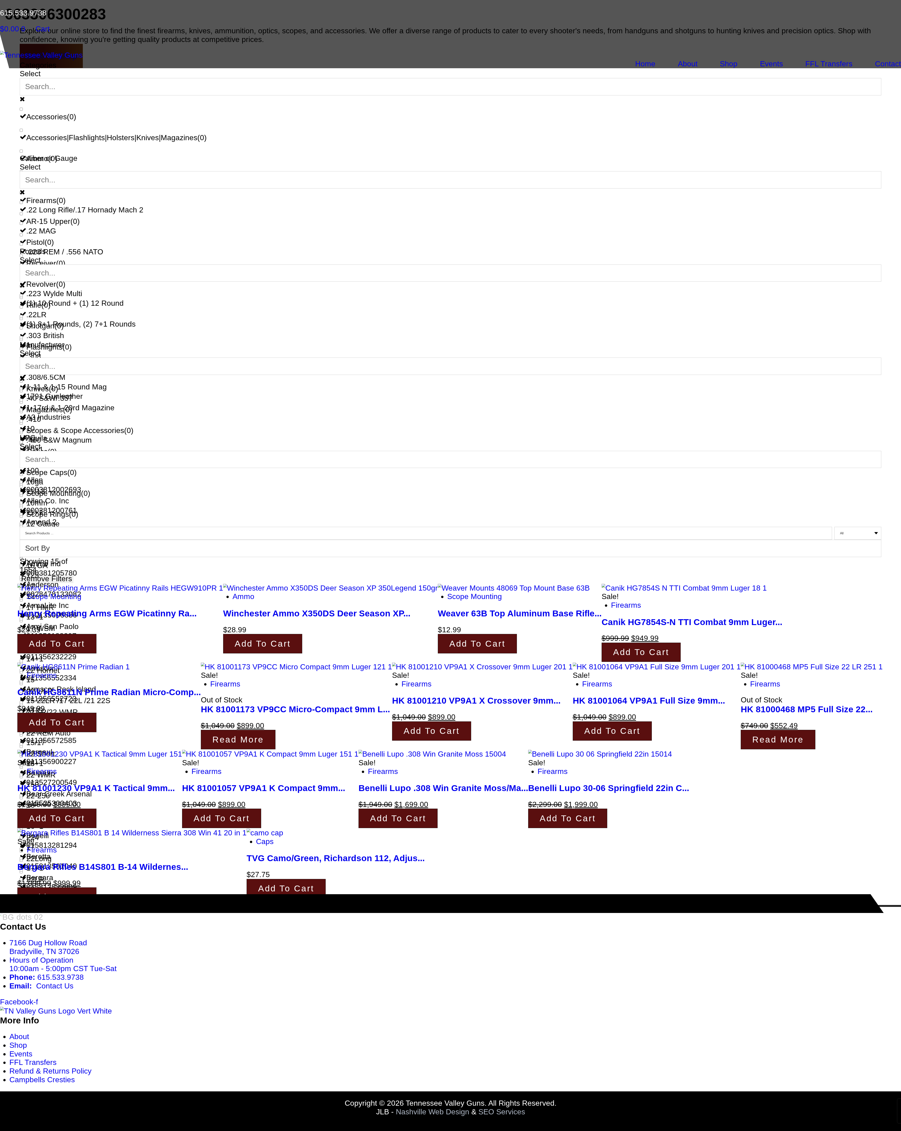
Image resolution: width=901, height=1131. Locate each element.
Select (30, 73)
